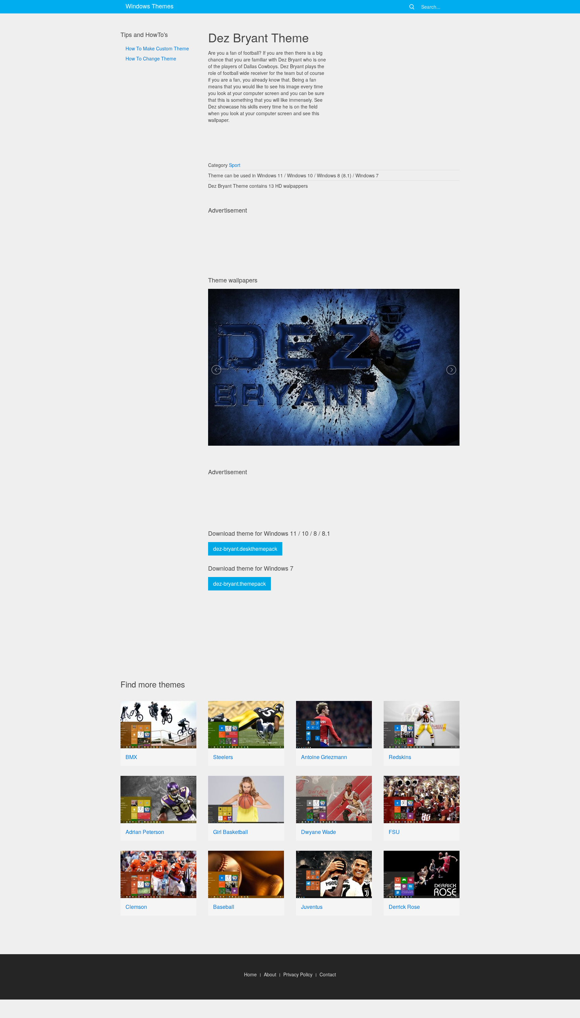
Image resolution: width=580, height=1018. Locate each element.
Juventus (312, 907)
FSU (394, 832)
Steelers (223, 757)
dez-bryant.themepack (239, 583)
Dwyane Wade (318, 832)
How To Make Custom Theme (157, 48)
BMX (131, 757)
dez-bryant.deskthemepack (245, 548)
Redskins (400, 757)
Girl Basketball (230, 832)
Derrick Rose (404, 907)
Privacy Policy (297, 974)
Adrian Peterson (145, 832)
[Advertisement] (158, 289)
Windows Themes (150, 5)
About (270, 974)
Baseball (223, 907)
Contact (328, 974)
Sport (234, 165)
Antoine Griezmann (324, 757)
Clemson (136, 907)
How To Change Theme (151, 58)
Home (250, 974)
